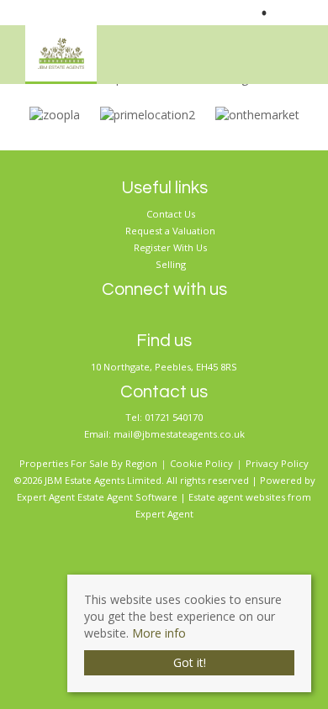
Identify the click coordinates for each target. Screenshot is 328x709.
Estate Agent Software (127, 497)
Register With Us (170, 247)
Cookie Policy (201, 463)
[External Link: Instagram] (301, 12)
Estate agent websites (236, 497)
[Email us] (283, 12)
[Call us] (249, 12)
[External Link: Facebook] (294, 12)
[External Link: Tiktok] (307, 12)
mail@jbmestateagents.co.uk (179, 434)
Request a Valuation (170, 230)
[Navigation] (289, 50)
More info (159, 633)
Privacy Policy (277, 463)
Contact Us (170, 213)
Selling (171, 264)
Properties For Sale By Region (88, 463)
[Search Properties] (316, 50)
